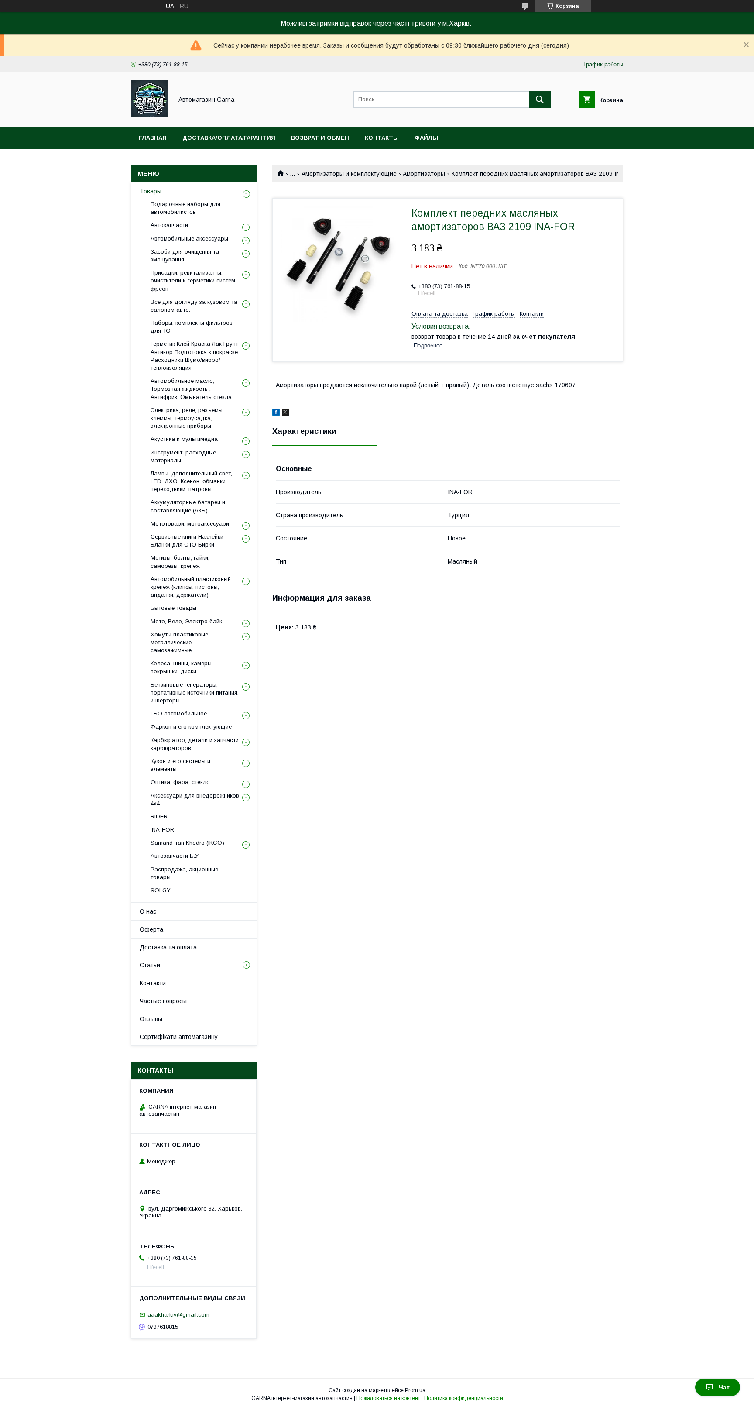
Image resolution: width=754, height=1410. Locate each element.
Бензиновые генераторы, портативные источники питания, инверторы (195, 692)
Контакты (382, 137)
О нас (148, 911)
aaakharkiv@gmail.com (178, 1314)
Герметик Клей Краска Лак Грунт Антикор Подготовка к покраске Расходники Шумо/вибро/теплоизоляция (194, 355)
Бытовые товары (173, 608)
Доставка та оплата (168, 947)
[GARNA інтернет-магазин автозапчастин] (149, 115)
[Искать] (540, 99)
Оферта (151, 929)
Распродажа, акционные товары (184, 873)
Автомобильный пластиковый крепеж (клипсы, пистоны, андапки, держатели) (191, 587)
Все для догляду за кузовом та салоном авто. (194, 306)
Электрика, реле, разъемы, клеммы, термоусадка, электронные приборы (187, 418)
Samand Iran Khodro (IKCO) (187, 842)
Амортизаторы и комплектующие (349, 173)
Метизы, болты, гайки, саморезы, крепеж (180, 561)
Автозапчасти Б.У (175, 856)
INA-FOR (162, 829)
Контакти (153, 983)
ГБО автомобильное (179, 713)
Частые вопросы (163, 1000)
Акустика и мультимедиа (184, 439)
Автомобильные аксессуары (189, 238)
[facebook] (276, 413)
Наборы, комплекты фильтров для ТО (192, 327)
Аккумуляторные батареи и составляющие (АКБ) (188, 506)
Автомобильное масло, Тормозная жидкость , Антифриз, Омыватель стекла (191, 389)
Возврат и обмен (320, 137)
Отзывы (151, 1018)
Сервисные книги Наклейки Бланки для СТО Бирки (187, 540)
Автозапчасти (169, 225)
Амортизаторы (424, 173)
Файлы (426, 137)
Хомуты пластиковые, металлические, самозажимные (180, 642)
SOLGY (161, 890)
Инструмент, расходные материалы (183, 456)
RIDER (159, 816)
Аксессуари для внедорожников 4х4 (195, 799)
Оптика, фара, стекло (180, 782)
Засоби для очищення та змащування (185, 255)
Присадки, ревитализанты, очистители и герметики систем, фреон (193, 280)
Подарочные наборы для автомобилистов (185, 208)
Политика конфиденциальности (463, 1398)
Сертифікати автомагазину (179, 1036)
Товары (150, 191)
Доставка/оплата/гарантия (228, 137)
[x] (285, 413)
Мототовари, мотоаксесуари (190, 523)
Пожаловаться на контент (388, 1398)
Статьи (150, 965)
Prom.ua (415, 1390)
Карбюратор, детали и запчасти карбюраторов (195, 744)
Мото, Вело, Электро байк (186, 621)
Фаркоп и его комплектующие (191, 726)
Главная (153, 137)
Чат (724, 1387)
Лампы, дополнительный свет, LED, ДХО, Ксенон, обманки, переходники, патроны (191, 481)
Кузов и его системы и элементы (180, 765)
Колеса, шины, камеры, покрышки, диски (182, 667)
